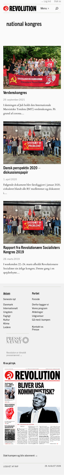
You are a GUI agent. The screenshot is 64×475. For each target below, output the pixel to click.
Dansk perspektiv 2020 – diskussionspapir (22, 169)
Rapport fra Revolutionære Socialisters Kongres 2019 (31, 249)
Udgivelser (37, 315)
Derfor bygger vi (40, 304)
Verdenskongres (15, 92)
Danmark (8, 304)
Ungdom (7, 311)
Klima (6, 323)
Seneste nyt (9, 299)
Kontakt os (37, 326)
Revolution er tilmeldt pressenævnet (16, 353)
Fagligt (7, 315)
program (42, 308)
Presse (35, 329)
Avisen (6, 293)
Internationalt (10, 308)
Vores (35, 308)
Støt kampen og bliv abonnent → (20, 455)
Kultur (6, 319)
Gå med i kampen (41, 319)
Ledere (7, 327)
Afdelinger (37, 311)
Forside (36, 299)
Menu (44, 8)
